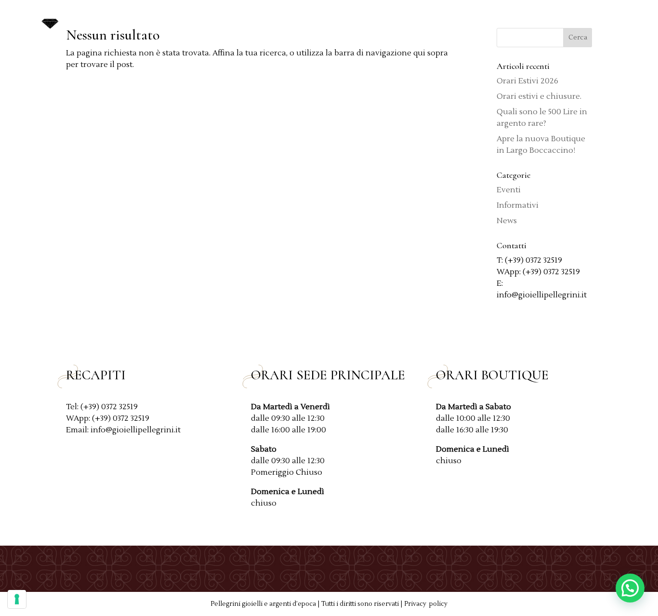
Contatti (607, 20)
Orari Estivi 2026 (527, 81)
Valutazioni (519, 20)
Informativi (518, 205)
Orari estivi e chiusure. (539, 96)
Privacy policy (425, 604)
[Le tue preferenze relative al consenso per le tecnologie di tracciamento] (17, 599)
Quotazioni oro (398, 20)
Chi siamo (333, 20)
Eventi (509, 190)
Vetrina (458, 20)
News (567, 20)
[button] (630, 588)
